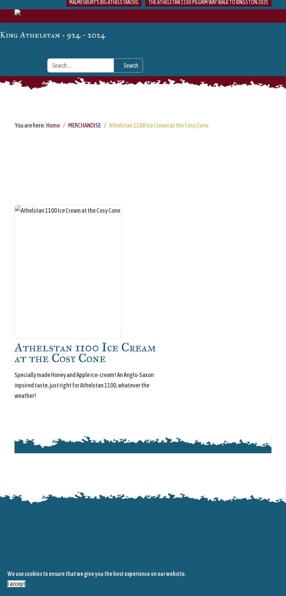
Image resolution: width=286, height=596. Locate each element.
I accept (16, 583)
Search (130, 65)
